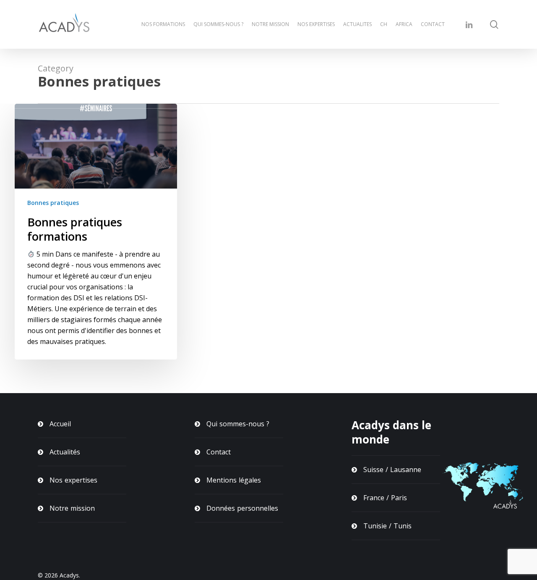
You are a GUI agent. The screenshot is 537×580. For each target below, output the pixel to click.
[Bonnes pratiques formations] (96, 232)
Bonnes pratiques (53, 203)
